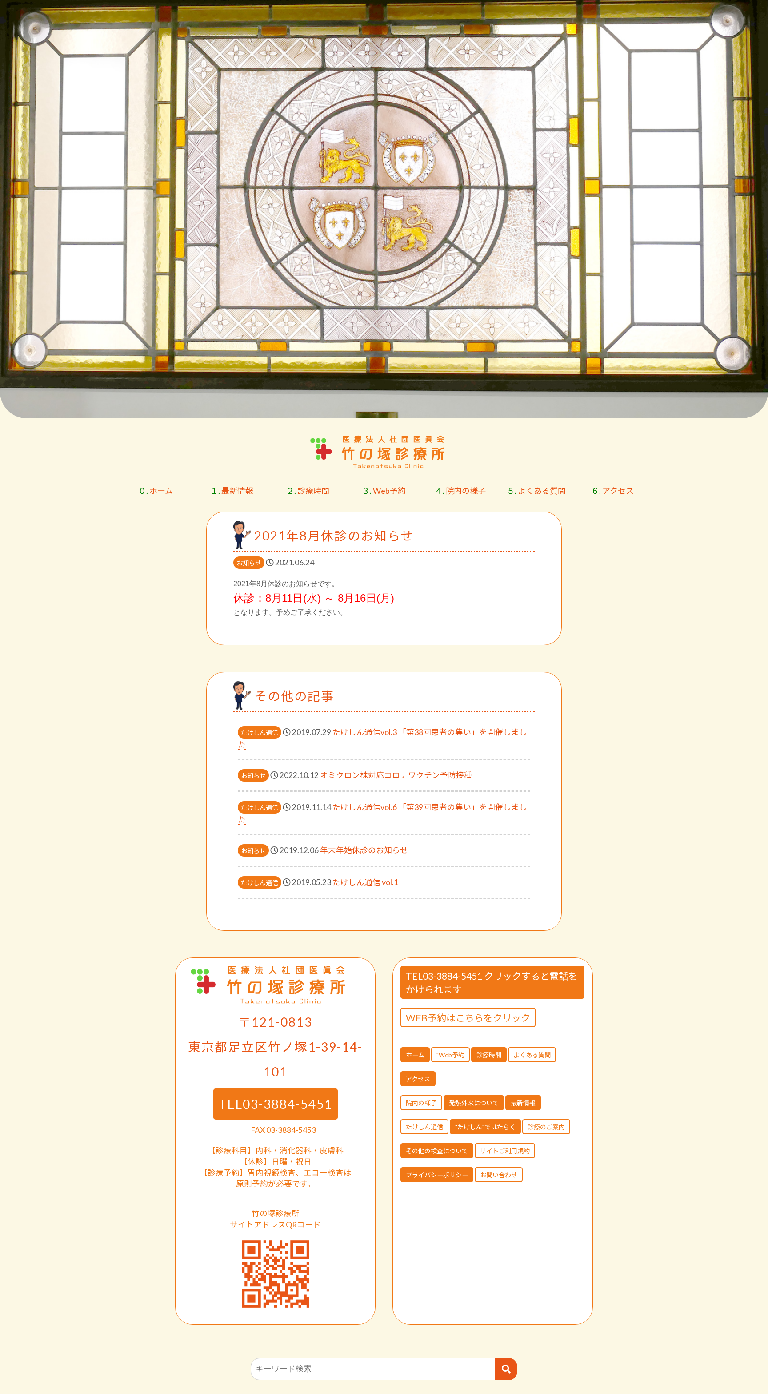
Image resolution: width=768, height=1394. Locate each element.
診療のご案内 (546, 1127)
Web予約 (384, 491)
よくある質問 (536, 491)
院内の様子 (460, 491)
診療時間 (307, 491)
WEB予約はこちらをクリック (468, 1017)
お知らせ (248, 563)
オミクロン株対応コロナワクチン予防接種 (396, 775)
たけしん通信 (259, 732)
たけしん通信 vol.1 (365, 882)
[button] (747, 407)
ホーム (155, 491)
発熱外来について (474, 1103)
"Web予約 (450, 1055)
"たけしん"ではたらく (485, 1127)
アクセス (612, 491)
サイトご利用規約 (505, 1151)
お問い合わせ (498, 1175)
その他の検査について (437, 1151)
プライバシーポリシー (437, 1175)
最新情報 (231, 491)
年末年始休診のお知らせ (364, 850)
